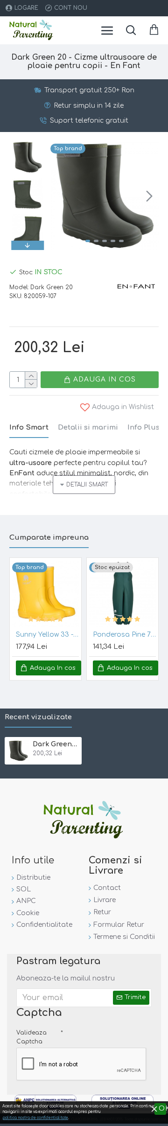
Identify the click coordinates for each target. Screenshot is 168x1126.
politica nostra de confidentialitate (35, 1118)
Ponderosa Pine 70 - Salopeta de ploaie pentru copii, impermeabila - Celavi (124, 634)
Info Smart (29, 427)
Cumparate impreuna (49, 538)
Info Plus (143, 427)
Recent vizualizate (38, 717)
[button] (59, 196)
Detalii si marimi (88, 427)
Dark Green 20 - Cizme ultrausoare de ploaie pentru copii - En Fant (55, 744)
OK (162, 1108)
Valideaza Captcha (31, 1037)
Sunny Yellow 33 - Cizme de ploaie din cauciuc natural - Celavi (47, 634)
